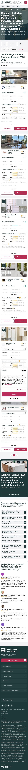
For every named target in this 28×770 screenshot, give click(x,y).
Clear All (21, 49)
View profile (7, 128)
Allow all (14, 394)
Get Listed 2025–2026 (14, 494)
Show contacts (21, 128)
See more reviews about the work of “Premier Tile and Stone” (13, 619)
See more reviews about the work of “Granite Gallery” (13, 587)
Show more (4, 38)
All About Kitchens (13, 407)
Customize (13, 398)
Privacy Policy (4, 711)
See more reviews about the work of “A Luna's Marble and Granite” (13, 639)
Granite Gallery (10, 86)
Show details (20, 389)
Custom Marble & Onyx (13, 151)
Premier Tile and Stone (10, 215)
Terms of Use (4, 713)
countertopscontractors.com (14, 734)
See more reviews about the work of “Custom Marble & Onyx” (13, 601)
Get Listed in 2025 (12, 660)
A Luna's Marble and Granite (12, 279)
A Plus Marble (10, 343)
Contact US (4, 718)
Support (3, 715)
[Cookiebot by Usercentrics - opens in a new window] (20, 371)
